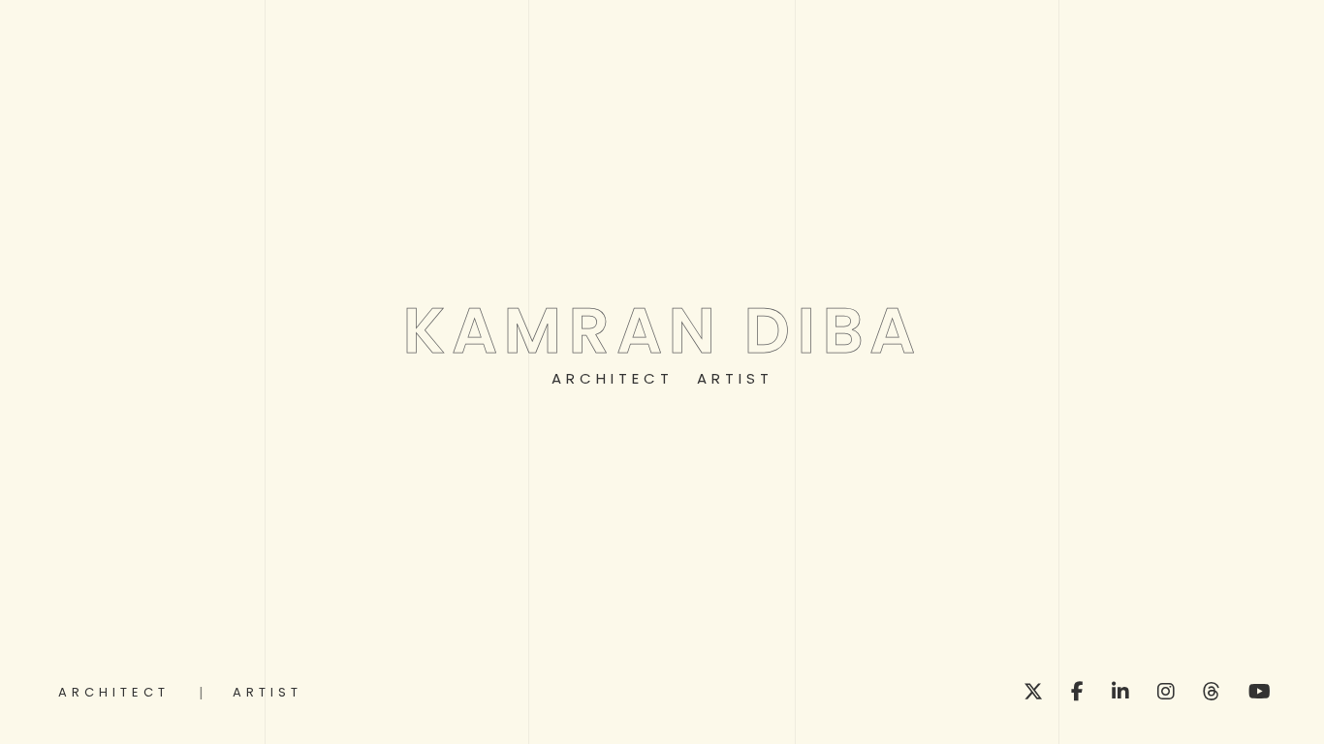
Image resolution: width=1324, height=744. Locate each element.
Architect (613, 378)
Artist (735, 378)
